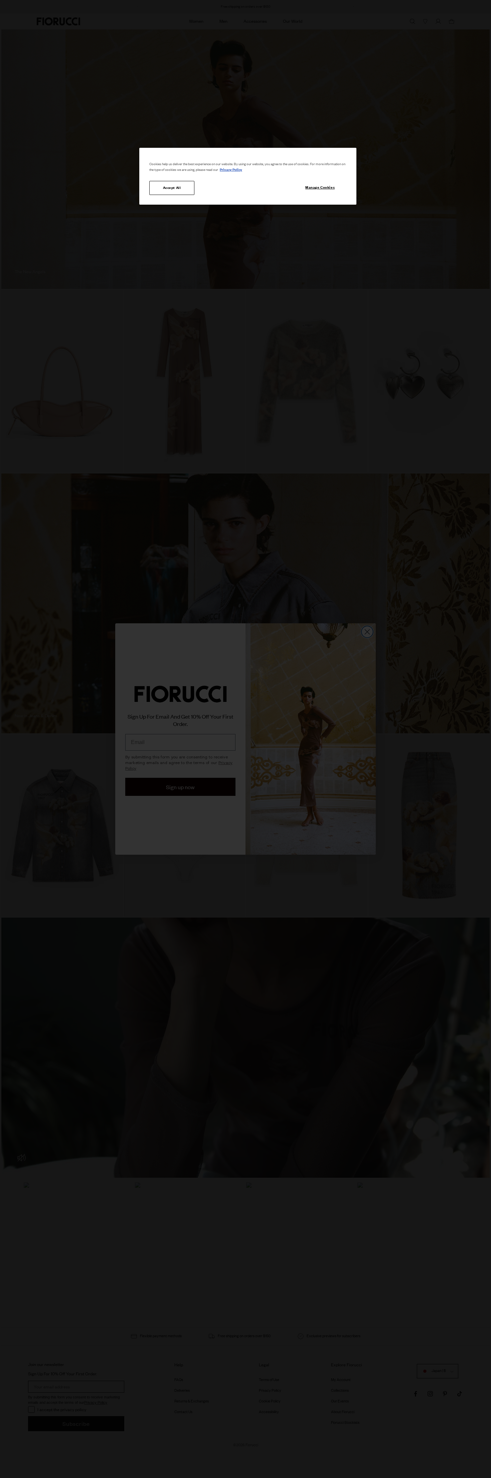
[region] (247, 176)
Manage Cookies (320, 187)
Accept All (172, 187)
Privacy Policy (231, 169)
